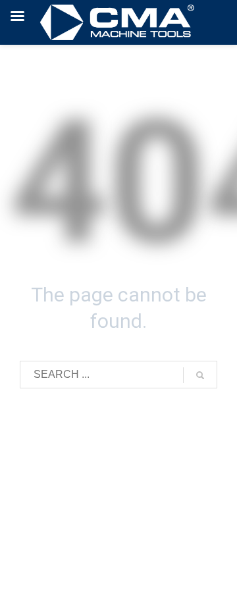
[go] (200, 375)
